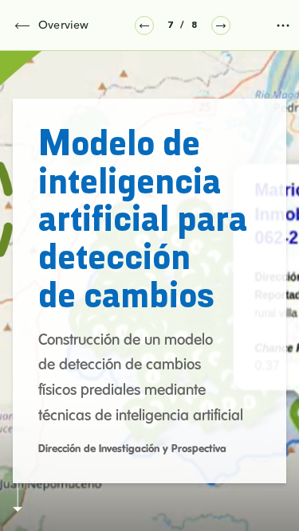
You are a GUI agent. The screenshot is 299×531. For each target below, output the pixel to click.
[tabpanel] (149, 291)
